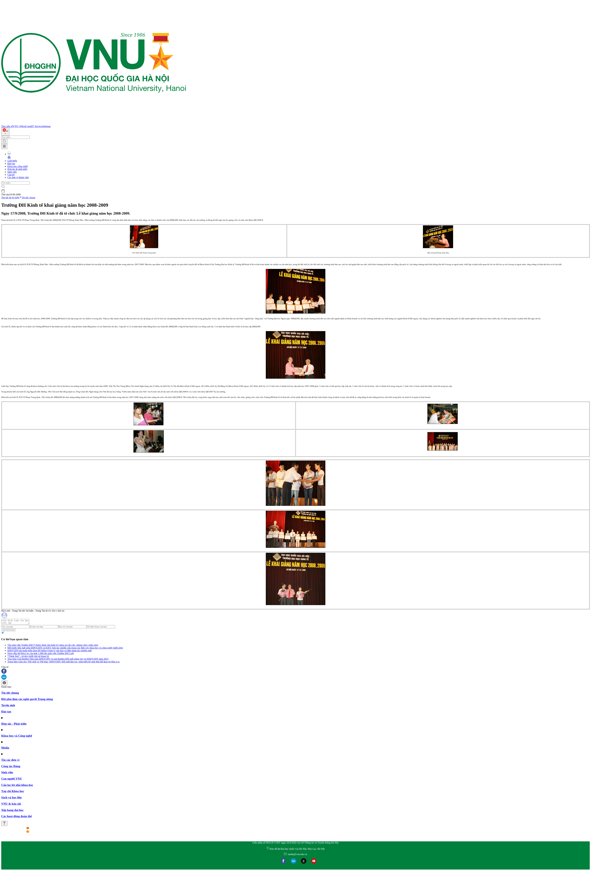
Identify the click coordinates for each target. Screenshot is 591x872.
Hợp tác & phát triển (17, 169)
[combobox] (5, 132)
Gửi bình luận (8, 630)
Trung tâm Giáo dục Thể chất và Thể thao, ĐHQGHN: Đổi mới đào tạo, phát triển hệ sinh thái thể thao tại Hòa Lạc (63, 661)
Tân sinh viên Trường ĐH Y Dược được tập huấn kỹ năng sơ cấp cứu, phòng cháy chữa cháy (52, 645)
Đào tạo (11, 163)
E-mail (28, 126)
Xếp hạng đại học (12, 810)
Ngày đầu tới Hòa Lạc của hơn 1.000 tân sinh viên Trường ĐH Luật (40, 653)
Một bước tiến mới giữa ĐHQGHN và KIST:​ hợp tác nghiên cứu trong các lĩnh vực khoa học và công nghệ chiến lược (65, 647)
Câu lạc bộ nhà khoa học (17, 785)
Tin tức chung (28, 197)
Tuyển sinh (8, 705)
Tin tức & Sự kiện (10, 197)
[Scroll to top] (4, 823)
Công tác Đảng (10, 766)
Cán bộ (10, 174)
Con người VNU (11, 778)
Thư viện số (7, 126)
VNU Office (19, 126)
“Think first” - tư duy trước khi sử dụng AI (28, 656)
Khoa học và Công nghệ (16, 735)
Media (5, 747)
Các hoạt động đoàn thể (16, 816)
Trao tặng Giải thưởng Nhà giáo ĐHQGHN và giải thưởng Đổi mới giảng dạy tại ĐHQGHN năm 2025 (58, 659)
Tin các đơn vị (10, 759)
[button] (295, 671)
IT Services (37, 126)
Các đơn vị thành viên (18, 177)
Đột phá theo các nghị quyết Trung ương (27, 699)
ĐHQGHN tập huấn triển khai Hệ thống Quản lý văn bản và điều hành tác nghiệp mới (49, 650)
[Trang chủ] (93, 123)
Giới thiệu (12, 160)
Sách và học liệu (11, 797)
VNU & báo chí (11, 803)
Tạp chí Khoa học (12, 791)
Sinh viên (12, 172)
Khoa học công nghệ (17, 166)
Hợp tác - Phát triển (13, 723)
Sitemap (47, 126)
